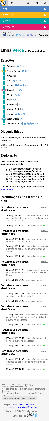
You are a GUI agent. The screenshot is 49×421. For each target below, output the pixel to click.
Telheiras (11, 66)
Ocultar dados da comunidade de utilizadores (20, 398)
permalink (44, 207)
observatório (7, 189)
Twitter (21, 35)
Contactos (32, 407)
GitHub (44, 35)
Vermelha (8, 27)
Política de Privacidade (17, 407)
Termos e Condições (27, 405)
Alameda (11, 90)
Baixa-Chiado (13, 119)
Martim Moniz (13, 109)
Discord (33, 35)
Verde (6, 21)
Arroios (10, 95)
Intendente (12, 104)
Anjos (9, 99)
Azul (5, 9)
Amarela (8, 15)
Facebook (10, 35)
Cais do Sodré (13, 123)
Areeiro (10, 85)
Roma (9, 80)
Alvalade (11, 76)
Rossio (10, 114)
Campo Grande (14, 71)
